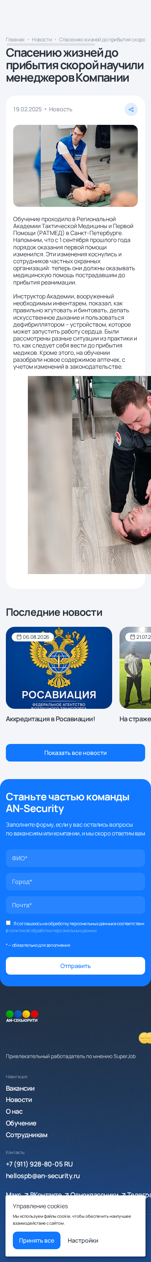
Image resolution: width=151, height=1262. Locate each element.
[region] (75, 41)
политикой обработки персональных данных (52, 930)
